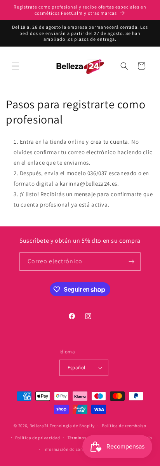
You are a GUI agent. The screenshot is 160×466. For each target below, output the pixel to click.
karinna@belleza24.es (88, 183)
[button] (15, 66)
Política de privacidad (37, 437)
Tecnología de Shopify (72, 425)
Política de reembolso (124, 425)
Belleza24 (39, 425)
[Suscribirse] (131, 261)
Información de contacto (68, 449)
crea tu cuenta (109, 141)
